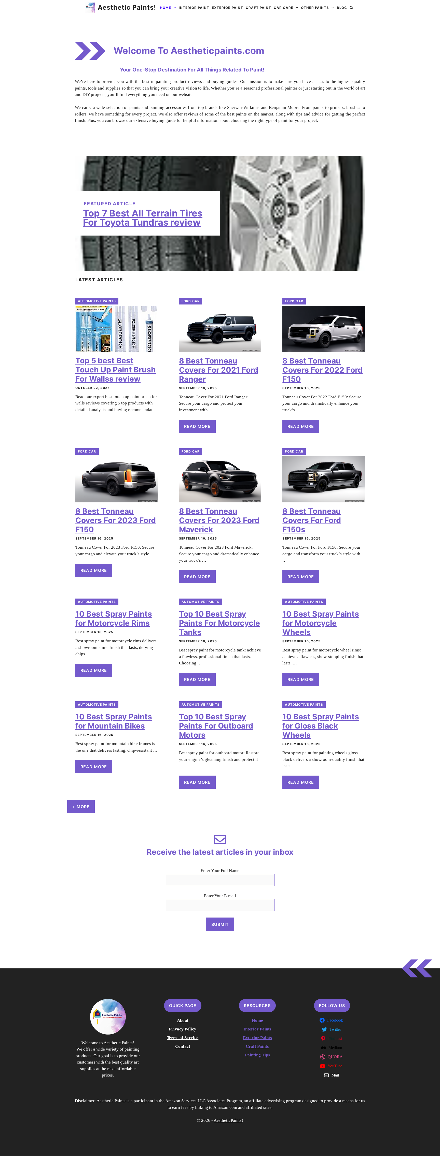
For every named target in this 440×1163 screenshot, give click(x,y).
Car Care (283, 8)
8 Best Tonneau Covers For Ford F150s (311, 520)
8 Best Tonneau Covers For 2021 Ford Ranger (218, 370)
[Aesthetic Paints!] (90, 7)
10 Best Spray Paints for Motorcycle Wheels (320, 623)
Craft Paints (257, 1046)
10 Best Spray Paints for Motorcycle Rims (113, 618)
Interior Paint (194, 8)
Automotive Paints (97, 301)
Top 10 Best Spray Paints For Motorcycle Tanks (219, 623)
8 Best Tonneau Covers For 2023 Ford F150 (115, 520)
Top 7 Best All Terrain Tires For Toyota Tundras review (142, 218)
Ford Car (191, 301)
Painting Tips (257, 1055)
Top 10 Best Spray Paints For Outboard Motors (216, 725)
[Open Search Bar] (351, 7)
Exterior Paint (227, 8)
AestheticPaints (228, 1120)
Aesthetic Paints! (127, 7)
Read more (197, 426)
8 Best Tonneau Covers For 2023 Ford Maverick (219, 520)
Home (165, 8)
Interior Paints (257, 1029)
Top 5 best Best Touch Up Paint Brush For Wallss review (115, 369)
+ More (81, 806)
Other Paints (315, 8)
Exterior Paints (257, 1037)
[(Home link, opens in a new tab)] (108, 1017)
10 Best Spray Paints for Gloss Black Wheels (320, 725)
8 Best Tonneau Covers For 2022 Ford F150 (322, 370)
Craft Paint (258, 8)
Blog (342, 8)
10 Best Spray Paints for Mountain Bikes (113, 721)
